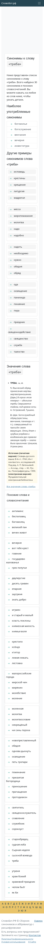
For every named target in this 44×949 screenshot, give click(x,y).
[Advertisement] (22, 30)
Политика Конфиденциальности (17, 939)
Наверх (38, 920)
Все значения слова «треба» (21, 486)
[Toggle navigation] (39, 3)
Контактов (35, 935)
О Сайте (32, 941)
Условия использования (13, 941)
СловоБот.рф (8, 3)
